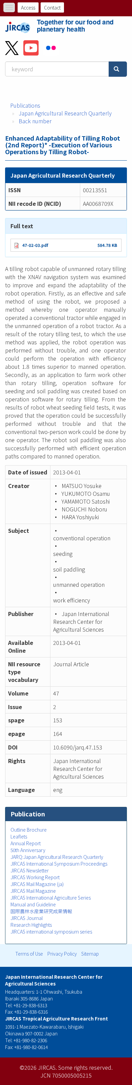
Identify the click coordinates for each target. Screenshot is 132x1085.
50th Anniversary (27, 850)
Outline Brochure (28, 829)
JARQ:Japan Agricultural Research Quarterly (56, 856)
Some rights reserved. (85, 1067)
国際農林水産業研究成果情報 (41, 911)
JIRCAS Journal (26, 918)
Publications (25, 105)
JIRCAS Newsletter (29, 870)
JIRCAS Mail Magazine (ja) (37, 884)
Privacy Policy (62, 953)
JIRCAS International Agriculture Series (50, 897)
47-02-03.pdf (35, 245)
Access (28, 7)
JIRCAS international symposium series (51, 931)
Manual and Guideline (33, 904)
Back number (35, 121)
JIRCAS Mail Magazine (33, 890)
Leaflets (18, 836)
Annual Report (25, 843)
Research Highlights (31, 924)
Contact (52, 7)
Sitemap (90, 953)
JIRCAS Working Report (35, 877)
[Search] (118, 69)
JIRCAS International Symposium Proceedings (58, 863)
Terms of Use (29, 953)
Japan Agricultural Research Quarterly (65, 113)
